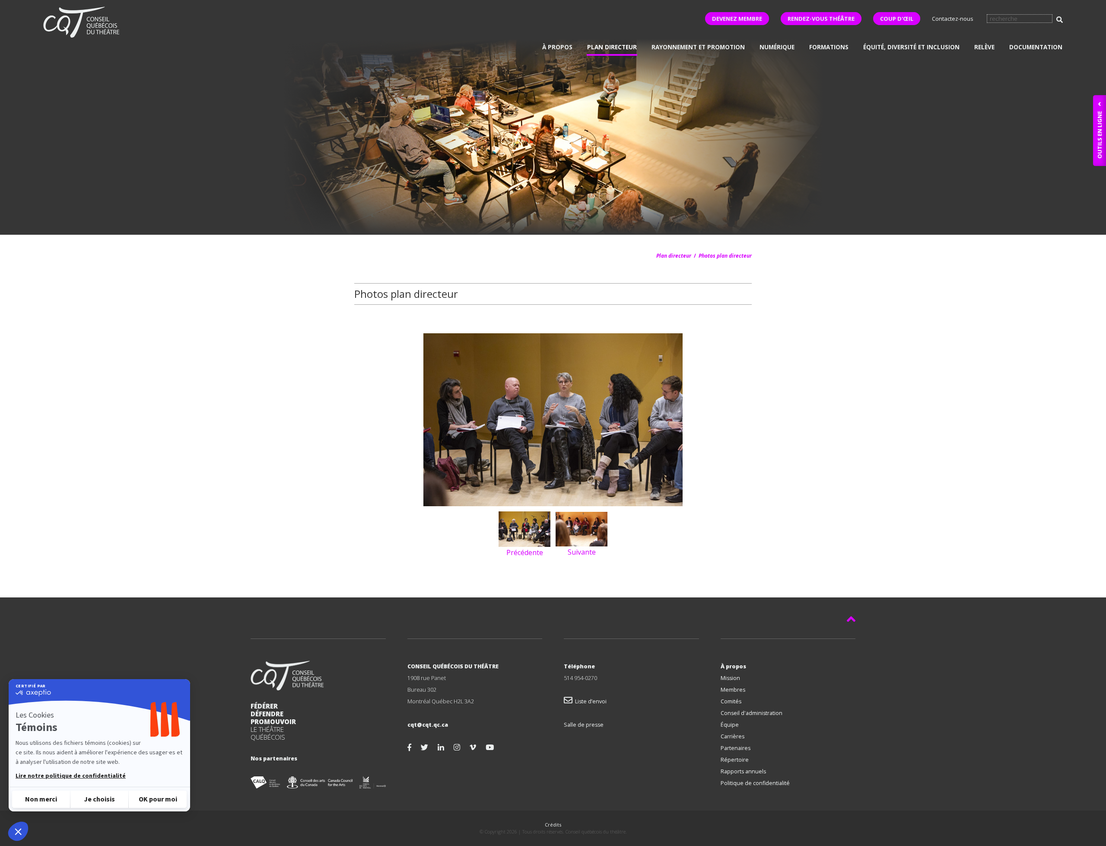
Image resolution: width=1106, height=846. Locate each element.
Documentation (1035, 47)
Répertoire (735, 759)
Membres (733, 689)
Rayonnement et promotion (698, 47)
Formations (829, 47)
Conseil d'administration (751, 713)
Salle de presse (584, 724)
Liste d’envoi (589, 701)
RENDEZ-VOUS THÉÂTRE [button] (821, 18)
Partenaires (735, 748)
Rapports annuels (743, 771)
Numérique (777, 47)
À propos (557, 47)
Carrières (732, 736)
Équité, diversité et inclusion (911, 47)
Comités (731, 701)
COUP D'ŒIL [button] (896, 18)
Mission (730, 678)
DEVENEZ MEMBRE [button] (737, 18)
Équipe (730, 724)
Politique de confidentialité (755, 783)
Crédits (553, 824)
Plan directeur (612, 47)
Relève (984, 47)
